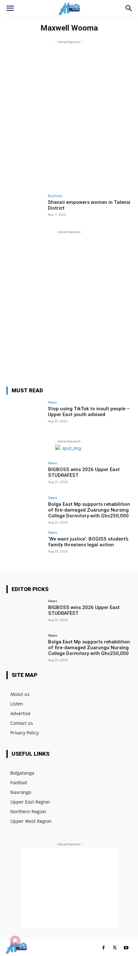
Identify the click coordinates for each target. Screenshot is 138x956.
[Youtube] (126, 947)
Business (55, 195)
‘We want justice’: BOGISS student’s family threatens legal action (88, 542)
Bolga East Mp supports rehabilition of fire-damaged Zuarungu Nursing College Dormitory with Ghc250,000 (89, 510)
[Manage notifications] (15, 941)
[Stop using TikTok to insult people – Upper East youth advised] (25, 414)
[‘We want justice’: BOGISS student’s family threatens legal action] (25, 545)
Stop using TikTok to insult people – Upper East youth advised (89, 411)
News (52, 402)
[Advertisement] (69, 114)
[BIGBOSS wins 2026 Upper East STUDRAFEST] (25, 475)
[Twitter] (114, 947)
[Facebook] (103, 947)
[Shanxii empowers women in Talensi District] (25, 208)
